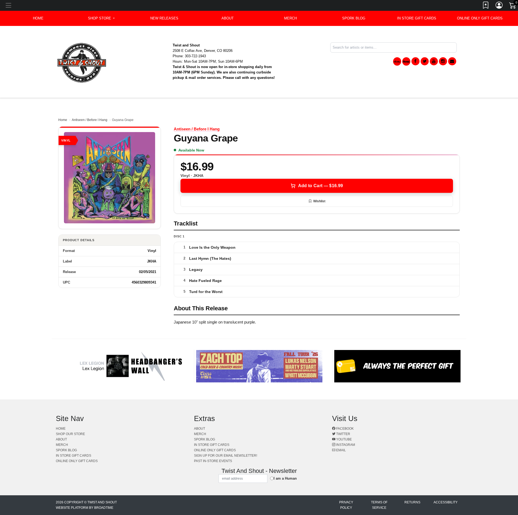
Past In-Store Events (213, 461)
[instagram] (443, 61)
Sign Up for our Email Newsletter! (225, 455)
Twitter (342, 434)
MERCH (290, 18)
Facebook (344, 428)
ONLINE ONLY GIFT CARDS (480, 18)
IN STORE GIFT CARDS (416, 18)
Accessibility (446, 502)
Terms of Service (379, 505)
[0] (513, 6)
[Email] (452, 61)
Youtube (343, 439)
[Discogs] (406, 61)
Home (62, 120)
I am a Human (285, 478)
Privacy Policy (346, 505)
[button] (101, 18)
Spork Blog (353, 18)
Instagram (345, 445)
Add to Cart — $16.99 (320, 185)
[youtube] (433, 61)
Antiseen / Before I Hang (89, 120)
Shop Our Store (70, 434)
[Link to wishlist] (486, 6)
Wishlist (319, 201)
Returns (412, 502)
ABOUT (227, 18)
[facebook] (415, 61)
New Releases (164, 18)
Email (340, 450)
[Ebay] (397, 61)
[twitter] (424, 61)
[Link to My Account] (499, 6)
